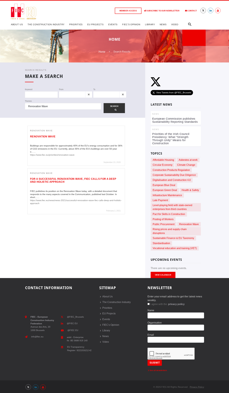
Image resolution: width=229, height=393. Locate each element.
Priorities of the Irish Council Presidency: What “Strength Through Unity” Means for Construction (170, 138)
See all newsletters (158, 370)
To (94, 89)
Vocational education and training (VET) (175, 248)
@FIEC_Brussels (75, 317)
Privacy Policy (197, 387)
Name (151, 310)
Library (150, 24)
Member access (128, 11)
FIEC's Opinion (131, 24)
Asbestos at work (188, 160)
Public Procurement (163, 224)
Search (114, 106)
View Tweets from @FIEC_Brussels (173, 92)
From (61, 89)
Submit (155, 362)
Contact (192, 11)
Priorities (76, 24)
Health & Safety (190, 190)
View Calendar (163, 275)
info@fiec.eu (37, 336)
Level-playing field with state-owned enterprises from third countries (172, 207)
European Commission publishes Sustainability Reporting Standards (175, 120)
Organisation (155, 322)
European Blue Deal (164, 185)
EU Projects (95, 24)
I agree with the (167, 304)
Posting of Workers (163, 219)
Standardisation (161, 243)
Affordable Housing (163, 160)
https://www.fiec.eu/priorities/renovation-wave (52, 155)
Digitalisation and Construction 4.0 (172, 180)
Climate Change (186, 165)
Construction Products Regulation (171, 170)
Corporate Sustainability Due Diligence (174, 175)
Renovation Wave (41, 131)
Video (175, 24)
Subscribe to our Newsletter (162, 11)
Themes (28, 101)
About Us (17, 24)
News (163, 24)
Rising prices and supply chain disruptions (170, 231)
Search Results (35, 70)
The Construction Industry (46, 24)
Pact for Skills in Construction (169, 214)
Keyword (28, 89)
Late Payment (160, 200)
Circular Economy (162, 165)
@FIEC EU (72, 323)
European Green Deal (165, 190)
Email (151, 334)
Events (112, 24)
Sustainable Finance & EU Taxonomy (173, 238)
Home (102, 51)
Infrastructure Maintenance (167, 195)
